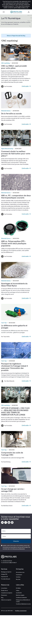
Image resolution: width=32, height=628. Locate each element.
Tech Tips (4, 322)
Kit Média (18, 588)
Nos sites (18, 579)
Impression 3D (4, 576)
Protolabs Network (5, 578)
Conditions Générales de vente (23, 603)
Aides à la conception (6, 599)
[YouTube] (9, 523)
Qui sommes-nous (20, 572)
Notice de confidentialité (19, 548)
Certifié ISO (19, 592)
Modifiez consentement (21, 610)
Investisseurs (19, 574)
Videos (17, 590)
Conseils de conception (6, 592)
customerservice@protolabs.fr (9, 562)
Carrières (18, 577)
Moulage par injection (6, 571)
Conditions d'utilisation (21, 597)
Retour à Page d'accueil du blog (16, 35)
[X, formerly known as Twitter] (5, 523)
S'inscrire (16, 541)
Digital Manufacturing (7, 148)
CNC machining (5, 63)
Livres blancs (4, 588)
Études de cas (4, 590)
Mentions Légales (20, 595)
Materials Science (6, 110)
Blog (2, 597)
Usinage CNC (4, 574)
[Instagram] (12, 523)
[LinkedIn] (2, 523)
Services (4, 569)
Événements (4, 595)
